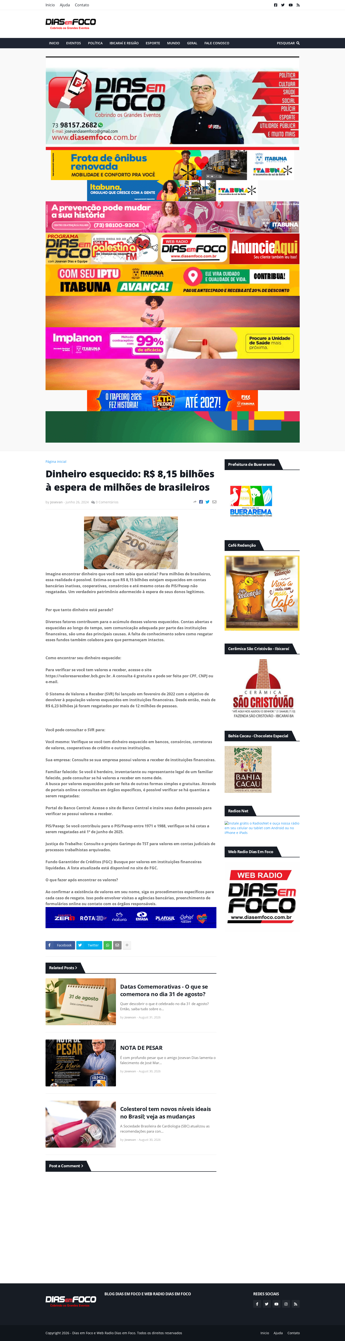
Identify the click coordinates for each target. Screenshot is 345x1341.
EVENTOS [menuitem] (73, 43)
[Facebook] (201, 502)
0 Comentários (107, 502)
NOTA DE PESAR (141, 1047)
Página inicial (56, 461)
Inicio (50, 5)
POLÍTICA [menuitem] (95, 43)
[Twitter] (208, 502)
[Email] (214, 502)
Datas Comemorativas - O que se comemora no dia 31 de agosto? (164, 990)
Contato (82, 5)
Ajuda (65, 5)
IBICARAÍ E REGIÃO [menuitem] (124, 43)
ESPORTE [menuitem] (153, 43)
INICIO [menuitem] (54, 43)
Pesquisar (286, 43)
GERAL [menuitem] (192, 43)
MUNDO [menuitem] (173, 43)
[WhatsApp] (108, 945)
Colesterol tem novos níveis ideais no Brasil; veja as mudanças (165, 1112)
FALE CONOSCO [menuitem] (216, 43)
